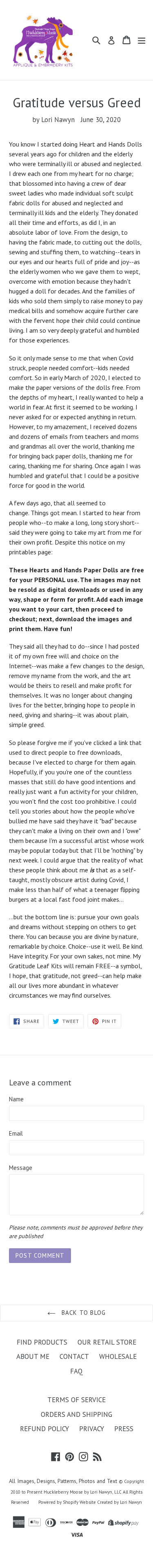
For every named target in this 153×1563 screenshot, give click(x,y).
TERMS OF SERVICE (76, 1399)
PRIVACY (91, 1428)
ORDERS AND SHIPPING (76, 1414)
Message (20, 1168)
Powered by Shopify (58, 1502)
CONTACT (74, 1356)
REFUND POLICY (44, 1428)
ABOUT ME (32, 1356)
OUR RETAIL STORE (107, 1342)
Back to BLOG (83, 1312)
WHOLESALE (118, 1356)
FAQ (76, 1371)
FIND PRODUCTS (42, 1342)
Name (16, 1099)
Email (16, 1133)
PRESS (123, 1428)
